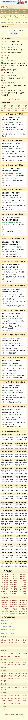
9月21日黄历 (23, 587)
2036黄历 (17, 108)
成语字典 (17, 653)
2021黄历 (10, 110)
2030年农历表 (5, 620)
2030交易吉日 (23, 609)
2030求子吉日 (4, 609)
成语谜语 (10, 656)
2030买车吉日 (14, 609)
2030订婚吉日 (23, 602)
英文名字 (3, 689)
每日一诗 (10, 640)
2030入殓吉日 (23, 607)
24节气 (24, 678)
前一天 (11, 99)
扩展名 (3, 700)
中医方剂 (17, 695)
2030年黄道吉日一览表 (7, 623)
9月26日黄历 (13, 591)
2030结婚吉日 (4, 602)
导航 (26, 7)
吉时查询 (24, 676)
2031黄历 (10, 106)
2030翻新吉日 (14, 613)
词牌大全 (17, 642)
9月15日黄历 (23, 582)
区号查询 (17, 703)
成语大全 (17, 10)
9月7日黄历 (4, 578)
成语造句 (3, 656)
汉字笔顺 (3, 664)
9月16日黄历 (4, 584)
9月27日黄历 (23, 591)
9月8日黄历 (14, 578)
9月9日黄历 (23, 578)
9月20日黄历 (13, 587)
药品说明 (10, 695)
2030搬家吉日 (23, 600)
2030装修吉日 (14, 604)
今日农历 (10, 673)
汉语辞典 (10, 662)
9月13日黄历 (4, 582)
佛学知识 (24, 698)
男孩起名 (10, 687)
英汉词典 (3, 667)
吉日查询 (17, 22)
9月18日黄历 (23, 584)
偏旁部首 (17, 664)
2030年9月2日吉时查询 (7, 633)
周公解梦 (10, 698)
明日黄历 (3, 676)
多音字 (17, 662)
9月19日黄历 (4, 587)
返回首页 (3, 10)
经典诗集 (3, 642)
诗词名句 (17, 640)
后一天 (17, 99)
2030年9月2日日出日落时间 (8, 630)
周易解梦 (17, 698)
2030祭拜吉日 (4, 611)
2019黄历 (24, 110)
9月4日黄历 (4, 576)
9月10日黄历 (4, 580)
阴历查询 (10, 678)
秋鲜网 (21, 714)
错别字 (24, 664)
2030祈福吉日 (23, 611)
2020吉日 (17, 678)
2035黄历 (10, 108)
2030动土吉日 (14, 602)
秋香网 (5, 7)
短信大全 (3, 698)
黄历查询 (10, 22)
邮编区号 (3, 703)
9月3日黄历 (23, 574)
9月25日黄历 (4, 591)
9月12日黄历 (23, 580)
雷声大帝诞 (11, 47)
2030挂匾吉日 (4, 607)
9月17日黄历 (13, 584)
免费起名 (3, 687)
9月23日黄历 (13, 589)
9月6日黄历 (23, 576)
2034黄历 (3, 108)
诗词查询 (10, 642)
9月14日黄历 (13, 582)
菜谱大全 (3, 695)
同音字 (24, 12)
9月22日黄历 (4, 589)
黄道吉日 (17, 676)
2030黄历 (3, 106)
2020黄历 (17, 110)
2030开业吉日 (4, 600)
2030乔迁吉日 (14, 600)
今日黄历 (3, 12)
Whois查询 (17, 700)
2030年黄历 (8, 714)
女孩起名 (17, 687)
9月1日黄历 (4, 574)
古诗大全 (10, 10)
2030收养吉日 (14, 611)
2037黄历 (24, 108)
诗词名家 (24, 640)
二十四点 (3, 709)
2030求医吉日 (23, 613)
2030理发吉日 (23, 604)
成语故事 (10, 653)
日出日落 (3, 681)
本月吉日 (3, 678)
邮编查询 (10, 703)
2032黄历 (17, 106)
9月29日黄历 (13, 593)
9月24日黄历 (23, 589)
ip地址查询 (10, 700)
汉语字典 (10, 12)
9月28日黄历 (4, 593)
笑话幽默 (24, 695)
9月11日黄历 (13, 580)
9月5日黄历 (14, 576)
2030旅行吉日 (4, 604)
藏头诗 (24, 10)
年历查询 (24, 22)
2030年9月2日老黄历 (6, 626)
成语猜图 (17, 656)
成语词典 (24, 653)
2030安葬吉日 (14, 607)
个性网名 (24, 687)
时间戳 (24, 700)
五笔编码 (17, 12)
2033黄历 (24, 106)
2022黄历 (3, 110)
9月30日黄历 (23, 593)
